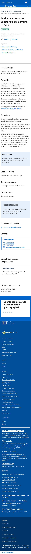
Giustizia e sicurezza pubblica (10, 396)
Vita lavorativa (17, 11)
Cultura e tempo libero (8, 391)
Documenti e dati (7, 355)
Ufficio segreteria (8, 239)
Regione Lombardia (7, 2)
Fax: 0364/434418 (9, 480)
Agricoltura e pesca (7, 374)
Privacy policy (5, 524)
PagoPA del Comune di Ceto (12, 509)
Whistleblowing (8, 463)
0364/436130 (10, 243)
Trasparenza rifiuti (9, 451)
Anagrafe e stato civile (8, 380)
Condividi (6, 39)
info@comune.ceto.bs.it (11, 489)
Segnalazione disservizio (8, 534)
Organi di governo (7, 341)
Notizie (4, 363)
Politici (4, 350)
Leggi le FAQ (5, 531)
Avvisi (3, 366)
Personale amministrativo (9, 352)
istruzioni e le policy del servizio (11, 109)
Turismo (4, 410)
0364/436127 (10, 245)
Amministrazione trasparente (13, 430)
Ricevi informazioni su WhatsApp (14, 500)
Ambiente (5, 377)
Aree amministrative (8, 344)
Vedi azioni (15, 39)
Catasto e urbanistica (8, 388)
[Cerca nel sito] (28, 6)
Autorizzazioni (6, 385)
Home (2, 11)
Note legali (4, 520)
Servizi (8, 11)
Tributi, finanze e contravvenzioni (11, 407)
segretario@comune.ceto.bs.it (15, 247)
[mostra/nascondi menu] (3, 6)
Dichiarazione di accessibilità (9, 527)
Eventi (4, 424)
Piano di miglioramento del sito (9, 541)
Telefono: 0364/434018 (11, 477)
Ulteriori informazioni (7, 552)
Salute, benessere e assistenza (10, 405)
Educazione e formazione (9, 394)
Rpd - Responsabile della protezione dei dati (15, 496)
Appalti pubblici (6, 383)
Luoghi (4, 421)
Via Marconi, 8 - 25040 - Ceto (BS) (16, 474)
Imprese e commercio (8, 399)
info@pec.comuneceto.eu (11, 491)
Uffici (3, 347)
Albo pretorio (7, 441)
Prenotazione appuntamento (9, 538)
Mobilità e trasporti (7, 402)
